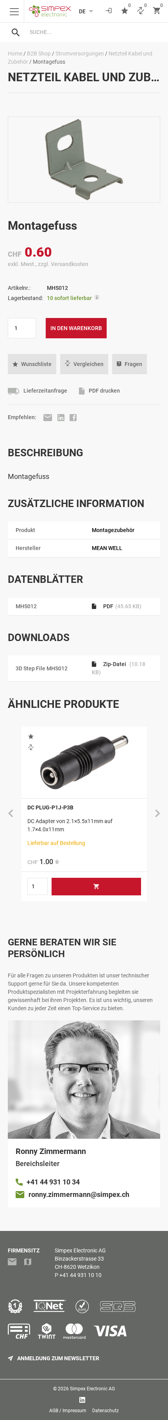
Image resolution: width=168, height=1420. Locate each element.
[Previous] (10, 813)
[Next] (157, 813)
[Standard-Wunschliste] (124, 11)
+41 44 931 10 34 (53, 1182)
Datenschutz (105, 1410)
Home (15, 53)
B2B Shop (39, 53)
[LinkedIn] (61, 417)
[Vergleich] (140, 11)
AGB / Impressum (67, 1410)
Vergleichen (88, 364)
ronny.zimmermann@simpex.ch (79, 1194)
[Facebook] (73, 417)
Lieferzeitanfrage (44, 391)
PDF (121, 606)
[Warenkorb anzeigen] (156, 11)
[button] (32, 364)
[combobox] (91, 32)
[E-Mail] (48, 417)
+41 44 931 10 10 (80, 1275)
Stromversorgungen (79, 53)
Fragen (133, 364)
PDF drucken (104, 391)
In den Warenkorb (76, 328)
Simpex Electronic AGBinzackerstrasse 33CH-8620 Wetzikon (80, 1258)
